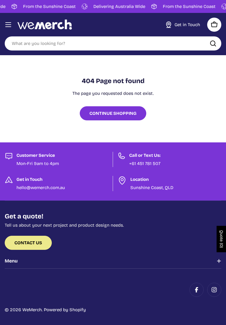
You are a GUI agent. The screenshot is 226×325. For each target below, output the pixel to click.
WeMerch (32, 309)
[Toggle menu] (8, 24)
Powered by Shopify (65, 309)
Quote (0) (221, 239)
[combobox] (113, 43)
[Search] (213, 43)
